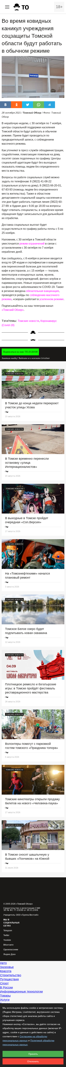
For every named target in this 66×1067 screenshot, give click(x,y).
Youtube (7, 940)
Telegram (7, 931)
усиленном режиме (51, 299)
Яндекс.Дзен (9, 954)
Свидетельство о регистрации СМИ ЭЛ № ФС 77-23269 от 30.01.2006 (21, 909)
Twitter (6, 935)
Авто (3, 963)
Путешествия (9, 979)
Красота (5, 971)
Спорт (4, 983)
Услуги (4, 999)
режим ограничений (32, 243)
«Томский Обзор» (13, 309)
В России (6, 987)
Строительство (10, 975)
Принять (33, 1054)
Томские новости (28, 320)
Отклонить (33, 1061)
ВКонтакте (8, 945)
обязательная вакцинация (42, 291)
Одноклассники (10, 950)
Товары (5, 995)
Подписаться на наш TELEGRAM (20, 352)
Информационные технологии (21, 991)
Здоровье (7, 967)
